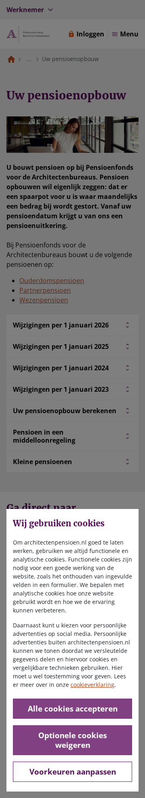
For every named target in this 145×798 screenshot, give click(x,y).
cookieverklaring (92, 684)
